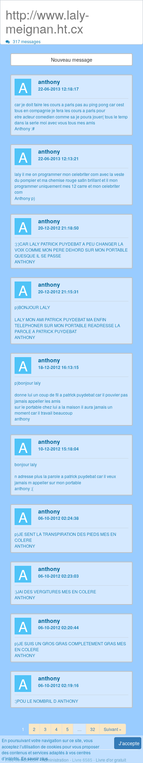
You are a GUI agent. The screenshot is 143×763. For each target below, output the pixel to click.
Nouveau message (71, 59)
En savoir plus (34, 758)
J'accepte (129, 743)
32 (92, 729)
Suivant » (112, 729)
